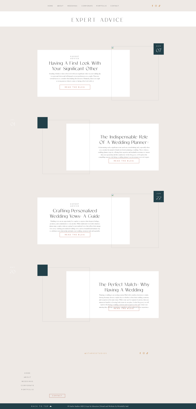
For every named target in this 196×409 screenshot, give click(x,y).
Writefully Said (122, 406)
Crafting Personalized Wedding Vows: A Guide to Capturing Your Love (75, 216)
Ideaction (95, 406)
